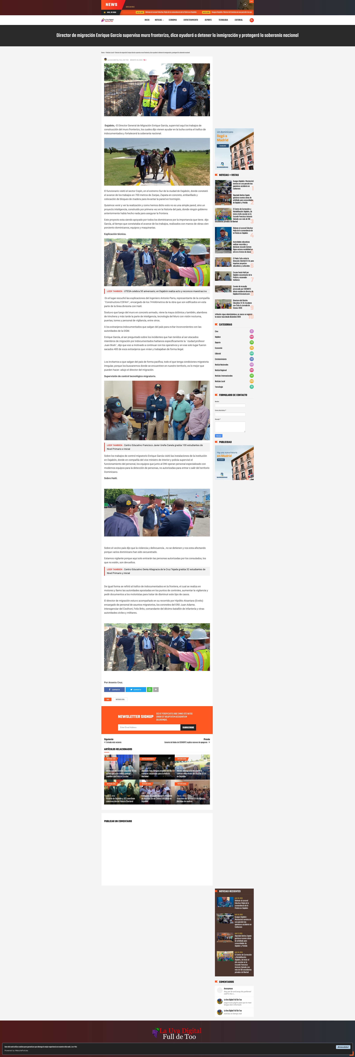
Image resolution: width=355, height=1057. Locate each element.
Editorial (218, 354)
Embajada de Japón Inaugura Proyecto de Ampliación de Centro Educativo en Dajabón (156, 799)
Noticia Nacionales (148, 759)
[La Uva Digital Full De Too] (177, 1039)
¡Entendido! (343, 1047)
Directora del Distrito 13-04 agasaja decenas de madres (191, 800)
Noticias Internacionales (224, 376)
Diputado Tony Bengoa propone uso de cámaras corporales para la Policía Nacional (156, 774)
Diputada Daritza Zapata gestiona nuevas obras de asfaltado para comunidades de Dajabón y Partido (243, 199)
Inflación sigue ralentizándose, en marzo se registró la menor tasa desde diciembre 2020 (233, 316)
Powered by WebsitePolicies (16, 1051)
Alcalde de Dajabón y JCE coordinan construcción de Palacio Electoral (120, 800)
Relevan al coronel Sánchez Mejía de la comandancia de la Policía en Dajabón (153, 12)
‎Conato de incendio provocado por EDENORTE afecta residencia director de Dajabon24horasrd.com (243, 290)
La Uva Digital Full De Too (233, 1000)
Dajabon (218, 337)
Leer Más (74, 1047)
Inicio (147, 20)
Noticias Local (120, 699)
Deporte (217, 342)
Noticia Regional (221, 370)
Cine (216, 331)
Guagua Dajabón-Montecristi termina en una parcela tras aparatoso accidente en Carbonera (224, 12)
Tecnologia (219, 387)
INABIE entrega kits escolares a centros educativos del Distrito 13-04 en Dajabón (191, 774)
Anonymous (228, 988)
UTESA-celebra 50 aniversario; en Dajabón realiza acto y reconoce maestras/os (165, 291)
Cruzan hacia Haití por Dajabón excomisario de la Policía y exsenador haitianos (242, 276)
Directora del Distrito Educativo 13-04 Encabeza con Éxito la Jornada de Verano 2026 (242, 304)
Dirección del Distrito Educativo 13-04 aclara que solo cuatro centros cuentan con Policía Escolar (121, 774)
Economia (218, 348)
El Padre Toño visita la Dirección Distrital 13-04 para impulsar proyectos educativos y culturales (243, 262)
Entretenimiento (221, 359)
